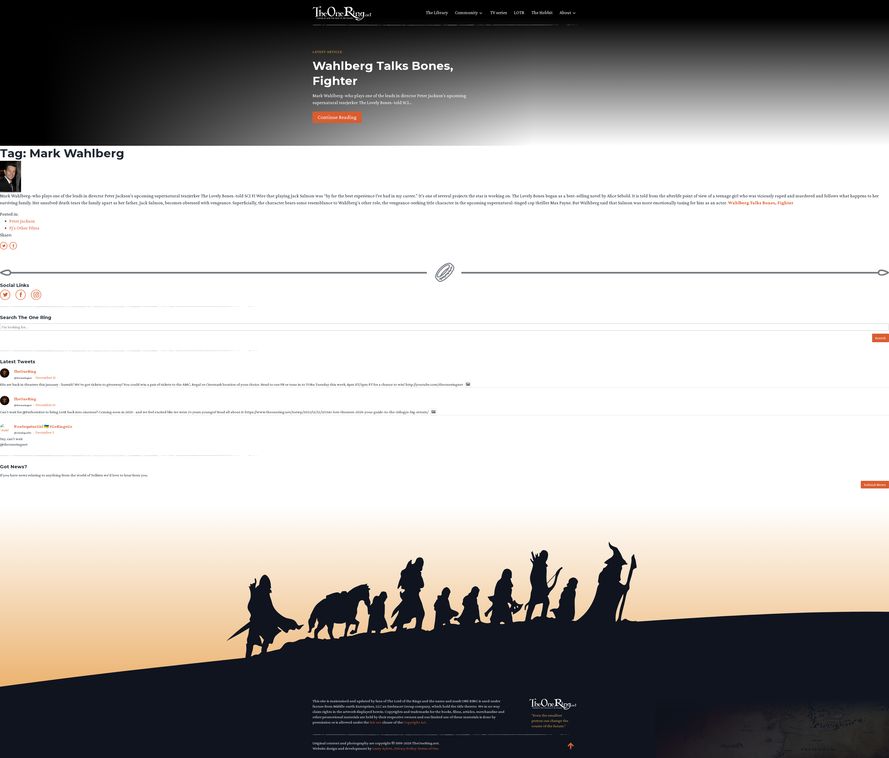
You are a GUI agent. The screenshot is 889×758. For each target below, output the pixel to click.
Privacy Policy (405, 748)
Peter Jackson (22, 221)
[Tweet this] (3, 245)
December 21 (46, 377)
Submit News (875, 484)
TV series (498, 12)
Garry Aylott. (382, 748)
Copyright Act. (415, 722)
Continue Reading (337, 117)
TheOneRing (25, 371)
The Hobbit (542, 12)
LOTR (519, 12)
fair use (376, 722)
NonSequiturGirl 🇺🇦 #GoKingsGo (43, 426)
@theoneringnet (23, 377)
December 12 (46, 405)
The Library (437, 12)
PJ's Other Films (24, 227)
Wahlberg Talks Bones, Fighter (760, 202)
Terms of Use (427, 748)
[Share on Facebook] (13, 245)
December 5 (44, 432)
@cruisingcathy (22, 432)
